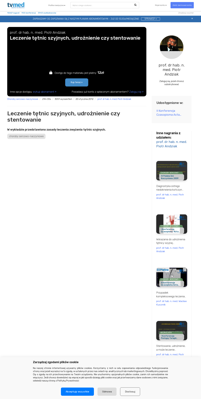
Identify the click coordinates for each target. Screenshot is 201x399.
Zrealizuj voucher (186, 13)
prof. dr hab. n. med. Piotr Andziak (114, 99)
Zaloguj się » (136, 91)
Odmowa (107, 391)
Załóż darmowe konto (182, 5)
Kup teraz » (77, 82)
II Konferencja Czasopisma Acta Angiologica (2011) (168, 113)
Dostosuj (130, 391)
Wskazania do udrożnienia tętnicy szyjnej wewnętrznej (170, 241)
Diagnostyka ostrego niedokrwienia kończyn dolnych (169, 188)
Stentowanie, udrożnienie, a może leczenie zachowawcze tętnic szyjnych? (170, 348)
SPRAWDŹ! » (150, 19)
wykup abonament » (44, 91)
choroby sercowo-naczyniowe (22, 99)
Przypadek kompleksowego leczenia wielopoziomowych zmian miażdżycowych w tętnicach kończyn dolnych (171, 294)
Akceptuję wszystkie (77, 391)
